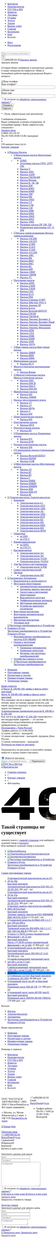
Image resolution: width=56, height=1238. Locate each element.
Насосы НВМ (27, 358)
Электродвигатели (39, 853)
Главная (11, 29)
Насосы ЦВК (27, 210)
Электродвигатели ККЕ (32, 525)
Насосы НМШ (27, 480)
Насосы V (25, 169)
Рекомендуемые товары (20, 678)
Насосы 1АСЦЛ (28, 241)
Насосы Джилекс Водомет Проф (37, 322)
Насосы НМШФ (28, 486)
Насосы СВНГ (27, 272)
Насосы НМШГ (28, 483)
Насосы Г (25, 478)
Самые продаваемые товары (16, 873)
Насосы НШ (26, 489)
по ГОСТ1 (25, 547)
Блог (9, 34)
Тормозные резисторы (31, 650)
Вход (10, 42)
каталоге (23, 843)
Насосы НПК (27, 330)
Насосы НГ (26, 430)
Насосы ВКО (27, 260)
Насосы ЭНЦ (27, 222)
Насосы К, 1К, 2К (29, 183)
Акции (11, 23)
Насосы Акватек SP (30, 305)
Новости (12, 12)
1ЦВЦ (23, 160)
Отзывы (11, 17)
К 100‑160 (31, 716)
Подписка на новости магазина (18, 744)
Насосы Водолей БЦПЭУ (33, 311)
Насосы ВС (26, 266)
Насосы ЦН (26, 414)
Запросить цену (29, 1232)
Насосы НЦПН (28, 458)
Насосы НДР (27, 441)
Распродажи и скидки (19, 675)
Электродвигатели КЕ (32, 519)
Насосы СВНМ (28, 274)
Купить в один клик (36, 1194)
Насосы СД (26, 202)
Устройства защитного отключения (32, 607)
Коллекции (13, 31)
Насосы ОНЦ (27, 199)
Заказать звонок (28, 59)
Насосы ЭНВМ (28, 397)
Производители (15, 6)
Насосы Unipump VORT (32, 299)
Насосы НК (26, 196)
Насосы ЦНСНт (28, 389)
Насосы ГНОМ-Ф (29, 316)
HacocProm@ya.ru (39, 1103)
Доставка (12, 15)
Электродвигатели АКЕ (32, 514)
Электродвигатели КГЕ (32, 517)
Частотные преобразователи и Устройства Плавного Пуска (29, 866)
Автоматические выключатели (36, 586)
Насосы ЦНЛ (27, 219)
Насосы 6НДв (27, 408)
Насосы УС (26, 277)
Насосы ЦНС (27, 380)
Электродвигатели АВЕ (32, 508)
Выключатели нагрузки (32, 597)
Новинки (12, 669)
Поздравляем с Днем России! (16, 727)
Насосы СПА (27, 333)
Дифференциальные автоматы (36, 600)
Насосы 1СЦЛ (27, 247)
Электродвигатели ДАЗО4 (34, 561)
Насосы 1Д (26, 402)
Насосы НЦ (26, 394)
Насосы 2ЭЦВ (27, 286)
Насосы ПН (26, 447)
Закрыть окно (8, 130)
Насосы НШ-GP (28, 491)
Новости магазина (14, 758)
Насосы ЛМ (26, 194)
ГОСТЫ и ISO (15, 9)
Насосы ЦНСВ (28, 383)
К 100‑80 (18, 716)
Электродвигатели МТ (32, 575)
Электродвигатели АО (32, 556)
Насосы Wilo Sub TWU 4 (33, 302)
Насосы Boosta (27, 372)
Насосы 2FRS (27, 283)
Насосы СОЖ (27, 461)
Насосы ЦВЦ (27, 213)
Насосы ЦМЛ (27, 216)
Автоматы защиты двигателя (35, 589)
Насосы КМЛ (27, 188)
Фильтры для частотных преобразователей (33, 654)
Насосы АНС (27, 171)
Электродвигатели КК (32, 522)
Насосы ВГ (26, 475)
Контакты (12, 3)
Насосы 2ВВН (27, 352)
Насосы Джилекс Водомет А (35, 319)
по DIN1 (24, 544)
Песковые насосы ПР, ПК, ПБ (35, 224)
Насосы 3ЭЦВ (27, 288)
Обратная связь (9, 1132)
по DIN (24, 536)
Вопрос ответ (14, 26)
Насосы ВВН (27, 355)
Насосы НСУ (27, 363)
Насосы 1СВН (27, 244)
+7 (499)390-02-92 (10, 1134)
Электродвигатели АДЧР (33, 567)
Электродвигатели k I (31, 503)
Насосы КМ (26, 185)
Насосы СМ (26, 208)
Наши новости (9, 686)
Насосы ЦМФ (27, 338)
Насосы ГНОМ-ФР (30, 177)
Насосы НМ (26, 269)
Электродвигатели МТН (33, 530)
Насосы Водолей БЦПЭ (32, 455)
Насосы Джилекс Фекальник (35, 327)
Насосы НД (26, 439)
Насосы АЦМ (27, 174)
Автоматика (29, 856)
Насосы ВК (26, 258)
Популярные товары (18, 672)
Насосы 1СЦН (27, 249)
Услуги (11, 20)
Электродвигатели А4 (31, 553)
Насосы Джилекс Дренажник (35, 324)
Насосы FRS (26, 297)
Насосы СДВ (27, 205)
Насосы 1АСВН (28, 238)
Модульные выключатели (33, 603)
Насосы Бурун (27, 308)
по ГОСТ (25, 539)
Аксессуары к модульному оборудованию (34, 593)
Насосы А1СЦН (28, 252)
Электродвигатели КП (32, 528)
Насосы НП (26, 419)
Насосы (22, 851)
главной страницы (29, 840)
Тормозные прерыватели (33, 647)
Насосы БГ (25, 472)
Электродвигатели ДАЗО (33, 558)
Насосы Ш (25, 494)
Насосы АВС (27, 255)
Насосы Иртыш (28, 180)
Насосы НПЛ (27, 425)
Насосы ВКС (27, 263)
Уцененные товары (17, 680)
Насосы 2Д (26, 405)
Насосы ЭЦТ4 (27, 344)
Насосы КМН (27, 191)
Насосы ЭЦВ (27, 341)
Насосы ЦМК (27, 336)
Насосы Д (25, 411)
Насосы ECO (27, 294)
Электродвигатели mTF (32, 505)
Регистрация (14, 45)
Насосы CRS (26, 291)
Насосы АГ (26, 469)
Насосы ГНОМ (28, 313)
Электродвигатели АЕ (32, 511)
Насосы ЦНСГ (27, 386)
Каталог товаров (10, 147)
